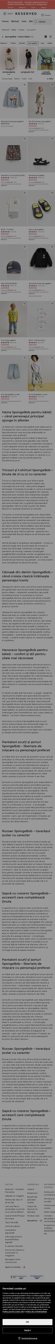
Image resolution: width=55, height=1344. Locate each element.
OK (27, 1322)
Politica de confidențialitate (36, 1312)
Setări (27, 1330)
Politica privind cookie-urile (13, 1312)
